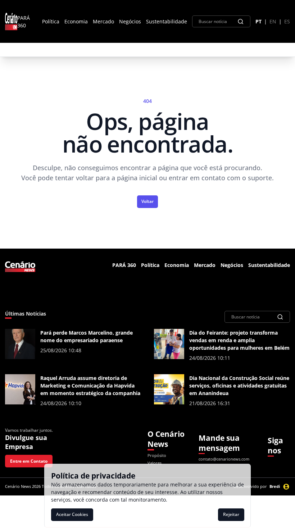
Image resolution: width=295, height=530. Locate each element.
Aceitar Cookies (72, 514)
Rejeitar (231, 514)
